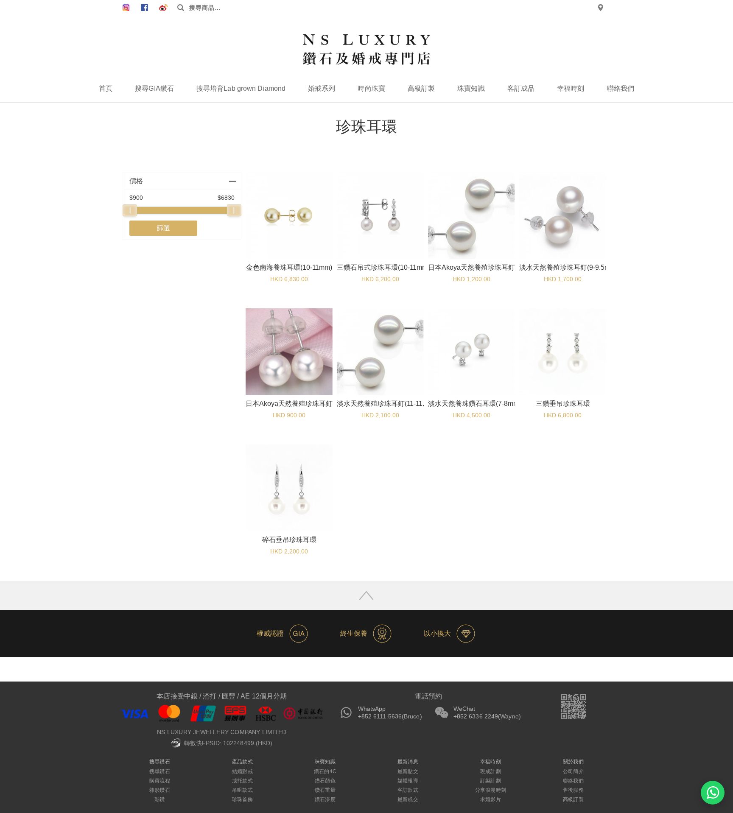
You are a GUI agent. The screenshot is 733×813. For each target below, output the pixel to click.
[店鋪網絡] (600, 7)
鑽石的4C (325, 771)
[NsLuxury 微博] (163, 7)
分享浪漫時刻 (490, 790)
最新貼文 (407, 771)
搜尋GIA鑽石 (154, 88)
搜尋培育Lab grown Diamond (240, 88)
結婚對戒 (242, 771)
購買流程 (159, 781)
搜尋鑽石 (159, 771)
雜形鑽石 (159, 790)
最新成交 (407, 799)
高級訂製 (421, 88)
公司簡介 (573, 771)
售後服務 (573, 790)
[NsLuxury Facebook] (125, 7)
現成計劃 (490, 771)
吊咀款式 (242, 790)
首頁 (105, 88)
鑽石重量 (325, 790)
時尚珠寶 (371, 88)
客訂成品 (520, 88)
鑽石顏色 (325, 781)
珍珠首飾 (242, 799)
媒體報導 (407, 781)
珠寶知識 (470, 88)
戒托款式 (242, 781)
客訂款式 (407, 790)
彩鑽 (159, 799)
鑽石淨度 (325, 799)
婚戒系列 (321, 88)
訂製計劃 (490, 781)
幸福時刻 (570, 88)
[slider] (130, 210)
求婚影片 (490, 799)
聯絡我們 (620, 88)
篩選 (163, 228)
